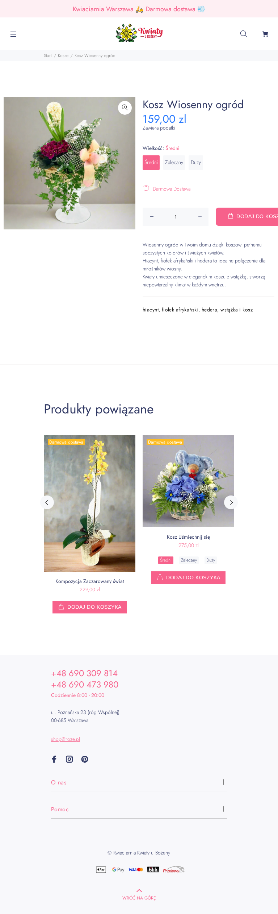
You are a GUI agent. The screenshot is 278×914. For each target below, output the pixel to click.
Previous (47, 502)
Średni (151, 162)
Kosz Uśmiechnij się (188, 536)
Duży (196, 162)
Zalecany (174, 162)
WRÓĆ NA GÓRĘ (139, 898)
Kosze (63, 55)
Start (48, 55)
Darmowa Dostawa (171, 188)
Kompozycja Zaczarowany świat (89, 581)
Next (231, 502)
